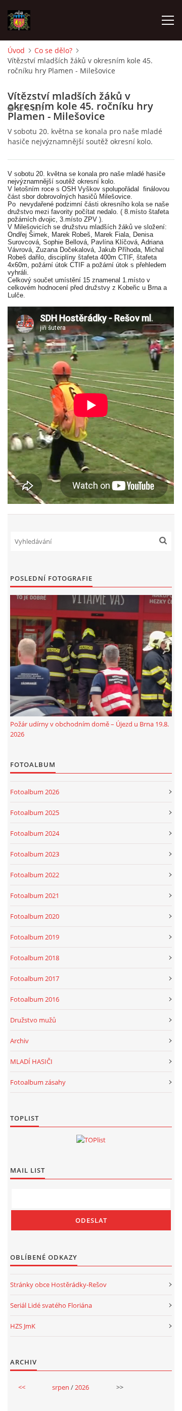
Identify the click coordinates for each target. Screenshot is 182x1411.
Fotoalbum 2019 (34, 937)
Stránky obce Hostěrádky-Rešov (58, 1284)
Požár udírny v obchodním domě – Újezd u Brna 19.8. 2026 (89, 729)
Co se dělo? (53, 50)
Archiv (19, 1040)
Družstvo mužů (33, 1019)
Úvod (16, 50)
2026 (82, 1387)
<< (21, 1387)
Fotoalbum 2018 (34, 957)
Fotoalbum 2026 (34, 791)
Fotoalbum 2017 (34, 978)
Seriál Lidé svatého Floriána (51, 1305)
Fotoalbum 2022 (34, 874)
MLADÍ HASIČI (31, 1061)
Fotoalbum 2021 (34, 895)
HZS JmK (22, 1326)
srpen (60, 1387)
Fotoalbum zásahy (38, 1082)
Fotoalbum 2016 (34, 999)
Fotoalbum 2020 (34, 916)
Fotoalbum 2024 (34, 833)
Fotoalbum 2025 (34, 812)
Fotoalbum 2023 (34, 854)
